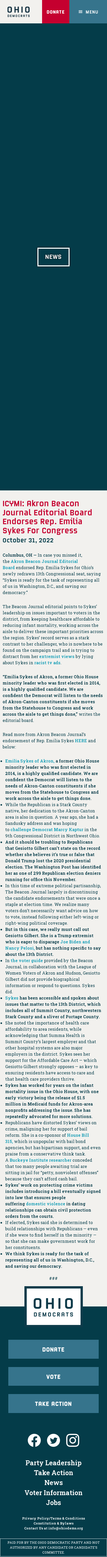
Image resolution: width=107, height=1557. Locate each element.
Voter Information (53, 1492)
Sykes (11, 998)
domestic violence (45, 1203)
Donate (56, 11)
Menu (92, 11)
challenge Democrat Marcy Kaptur (46, 829)
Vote (53, 1376)
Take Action (53, 1403)
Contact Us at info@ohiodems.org (53, 1528)
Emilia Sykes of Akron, (30, 761)
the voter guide (27, 960)
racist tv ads (47, 662)
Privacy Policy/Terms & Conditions (53, 1518)
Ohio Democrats (19, 11)
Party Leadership (53, 1462)
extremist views (57, 656)
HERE (81, 740)
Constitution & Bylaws (53, 1523)
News (53, 1482)
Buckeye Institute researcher (40, 1160)
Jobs (53, 1502)
